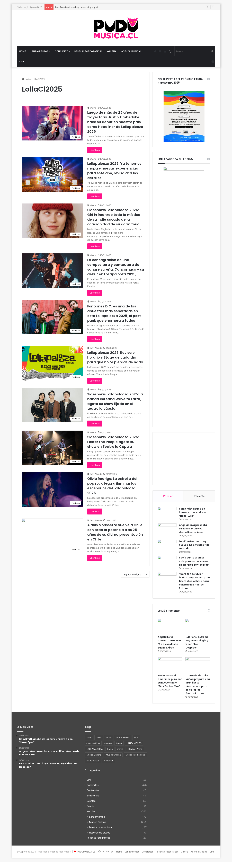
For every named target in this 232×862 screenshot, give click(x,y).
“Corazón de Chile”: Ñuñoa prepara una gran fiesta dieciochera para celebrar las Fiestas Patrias (194, 581)
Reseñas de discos (99, 832)
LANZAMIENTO (134, 743)
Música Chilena (113, 754)
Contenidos (93, 790)
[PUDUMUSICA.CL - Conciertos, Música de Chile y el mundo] (116, 28)
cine (136, 737)
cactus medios (122, 737)
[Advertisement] (184, 459)
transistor (108, 760)
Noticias (91, 811)
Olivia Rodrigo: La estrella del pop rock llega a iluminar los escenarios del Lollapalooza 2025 (112, 485)
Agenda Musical (131, 51)
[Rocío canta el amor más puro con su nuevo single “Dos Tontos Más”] (167, 561)
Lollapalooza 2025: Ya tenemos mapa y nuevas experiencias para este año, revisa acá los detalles (114, 170)
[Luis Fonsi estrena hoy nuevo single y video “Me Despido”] (167, 545)
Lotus (110, 749)
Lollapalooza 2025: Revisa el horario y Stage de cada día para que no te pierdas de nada (115, 357)
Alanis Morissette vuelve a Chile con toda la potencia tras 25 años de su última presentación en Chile (115, 532)
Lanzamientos (39, 51)
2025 (98, 737)
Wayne (93, 107)
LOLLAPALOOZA (94, 749)
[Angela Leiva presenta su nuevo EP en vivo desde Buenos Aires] (167, 529)
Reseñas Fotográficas (88, 51)
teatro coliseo (92, 760)
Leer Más (95, 150)
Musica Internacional (100, 827)
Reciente (199, 496)
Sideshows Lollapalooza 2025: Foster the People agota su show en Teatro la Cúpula (113, 442)
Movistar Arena (135, 749)
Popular (168, 496)
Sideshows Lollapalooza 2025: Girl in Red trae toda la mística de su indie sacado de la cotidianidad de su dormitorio (113, 217)
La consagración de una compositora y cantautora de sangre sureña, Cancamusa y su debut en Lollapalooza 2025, (115, 267)
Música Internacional (135, 754)
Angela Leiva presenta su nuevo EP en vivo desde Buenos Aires (193, 528)
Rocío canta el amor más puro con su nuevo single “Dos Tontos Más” (194, 561)
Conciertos (62, 51)
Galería (112, 51)
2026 (108, 737)
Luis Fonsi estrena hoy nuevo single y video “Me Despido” (86, 7)
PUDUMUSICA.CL (86, 851)
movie (120, 749)
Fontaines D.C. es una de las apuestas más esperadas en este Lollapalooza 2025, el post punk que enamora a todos (114, 313)
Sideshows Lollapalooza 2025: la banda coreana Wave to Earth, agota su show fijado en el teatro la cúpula (115, 401)
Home (22, 51)
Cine (21, 61)
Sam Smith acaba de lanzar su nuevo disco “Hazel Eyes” (192, 512)
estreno (108, 743)
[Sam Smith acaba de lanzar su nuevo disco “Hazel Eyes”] (167, 512)
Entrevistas (93, 795)
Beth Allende (96, 348)
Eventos (91, 800)
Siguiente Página (132, 574)
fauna (119, 743)
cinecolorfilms (93, 743)
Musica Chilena (93, 754)
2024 (89, 737)
